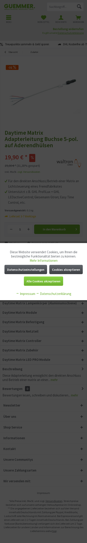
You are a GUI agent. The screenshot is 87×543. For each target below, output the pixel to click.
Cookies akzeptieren (66, 269)
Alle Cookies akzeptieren (43, 281)
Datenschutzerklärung (55, 293)
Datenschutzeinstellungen (25, 269)
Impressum (27, 293)
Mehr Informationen (44, 260)
